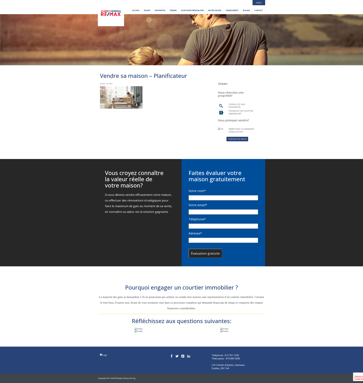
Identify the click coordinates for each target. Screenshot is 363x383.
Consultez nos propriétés (237, 105)
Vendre (173, 10)
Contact (258, 10)
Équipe (147, 10)
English (259, 2)
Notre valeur (214, 10)
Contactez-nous (237, 139)
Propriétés (160, 10)
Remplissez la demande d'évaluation (241, 130)
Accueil (136, 10)
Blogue (246, 10)
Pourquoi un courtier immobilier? (241, 112)
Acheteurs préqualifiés (192, 10)
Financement (232, 10)
